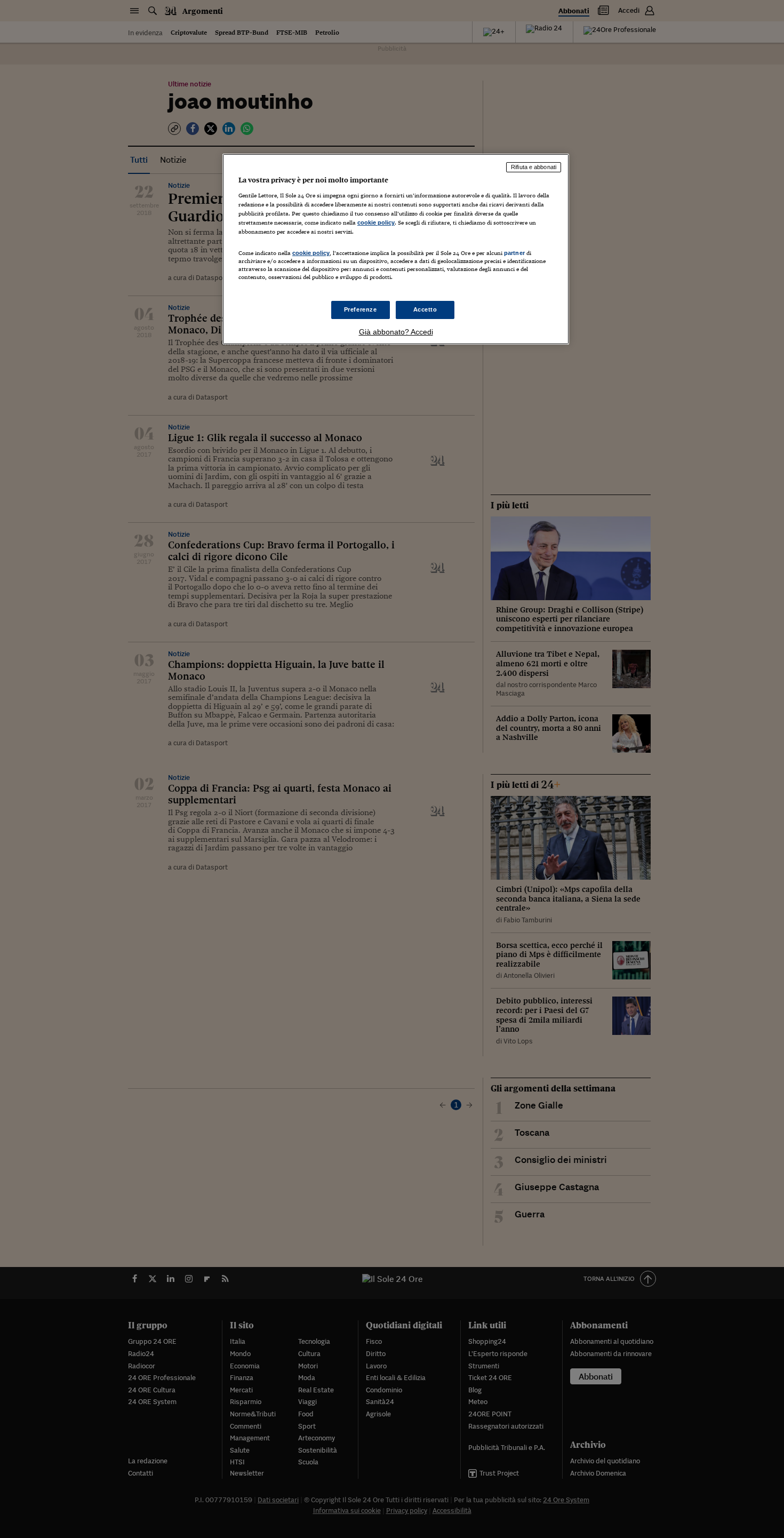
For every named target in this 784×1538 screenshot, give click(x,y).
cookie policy (376, 222)
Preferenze (360, 309)
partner (514, 253)
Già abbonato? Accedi (396, 332)
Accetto (425, 309)
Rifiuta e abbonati (533, 167)
